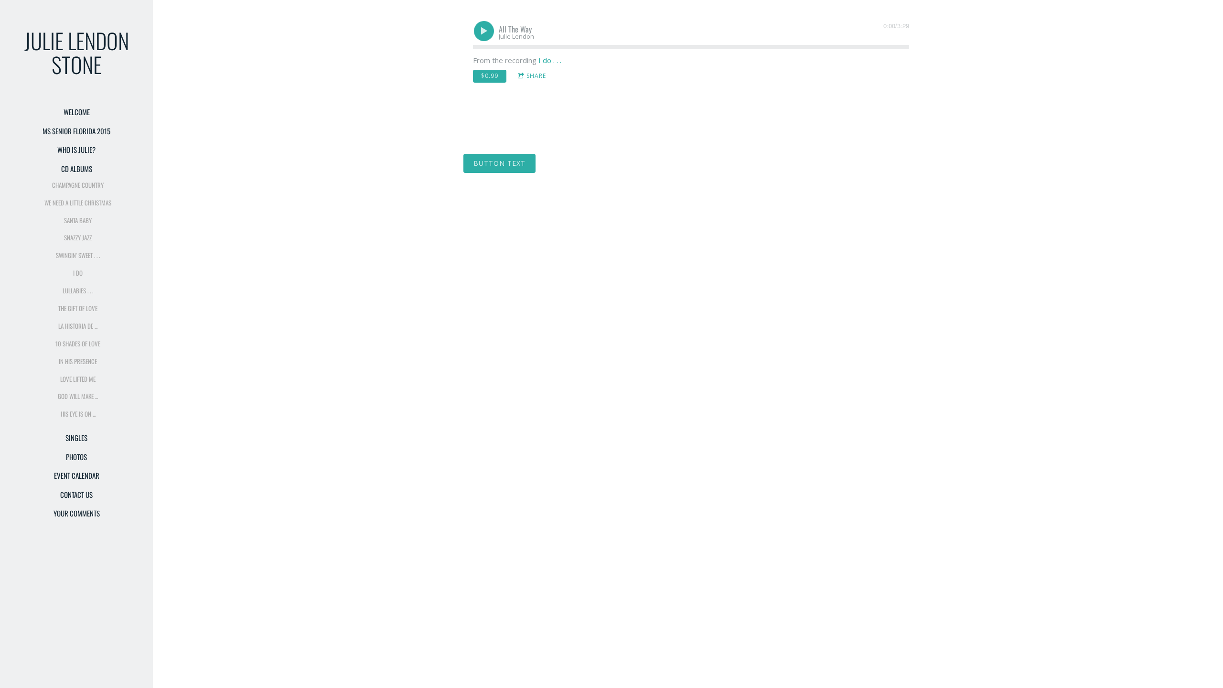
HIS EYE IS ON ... (78, 414)
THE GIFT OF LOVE (77, 308)
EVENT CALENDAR (76, 475)
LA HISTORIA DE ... (77, 326)
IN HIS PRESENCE (78, 361)
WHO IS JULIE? (76, 149)
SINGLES (76, 437)
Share (536, 76)
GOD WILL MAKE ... (78, 396)
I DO (78, 273)
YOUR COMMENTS (77, 513)
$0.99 (489, 76)
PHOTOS (76, 457)
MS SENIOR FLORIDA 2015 (76, 131)
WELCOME (77, 112)
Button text (499, 163)
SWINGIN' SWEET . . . (78, 255)
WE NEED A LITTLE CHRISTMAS (77, 202)
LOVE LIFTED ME (78, 379)
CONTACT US (76, 494)
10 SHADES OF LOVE (77, 343)
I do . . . (549, 60)
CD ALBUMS (76, 168)
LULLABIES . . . (78, 290)
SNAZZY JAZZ (78, 237)
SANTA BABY (78, 220)
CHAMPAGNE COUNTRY (78, 185)
